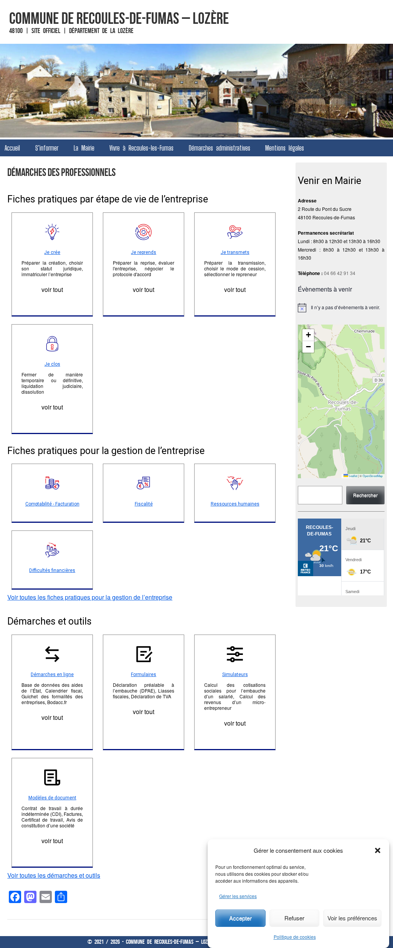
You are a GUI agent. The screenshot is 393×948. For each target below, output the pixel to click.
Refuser (294, 918)
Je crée (52, 252)
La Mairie (84, 148)
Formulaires (143, 674)
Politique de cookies (295, 936)
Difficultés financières (52, 570)
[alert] (341, 307)
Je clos (52, 364)
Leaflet (352, 476)
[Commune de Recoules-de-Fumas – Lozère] (196, 91)
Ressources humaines (235, 504)
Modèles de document (52, 797)
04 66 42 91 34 (339, 273)
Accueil (12, 148)
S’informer (46, 148)
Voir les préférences (352, 918)
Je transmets (235, 252)
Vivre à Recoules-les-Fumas (141, 148)
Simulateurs (235, 674)
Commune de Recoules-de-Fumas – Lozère (119, 18)
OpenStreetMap (373, 476)
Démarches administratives (219, 148)
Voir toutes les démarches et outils (53, 875)
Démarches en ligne (52, 674)
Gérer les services (238, 896)
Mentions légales (284, 148)
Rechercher (365, 495)
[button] (377, 850)
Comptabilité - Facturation (52, 504)
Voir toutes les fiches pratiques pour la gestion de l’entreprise (89, 597)
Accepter (240, 918)
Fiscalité (144, 504)
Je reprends (143, 252)
